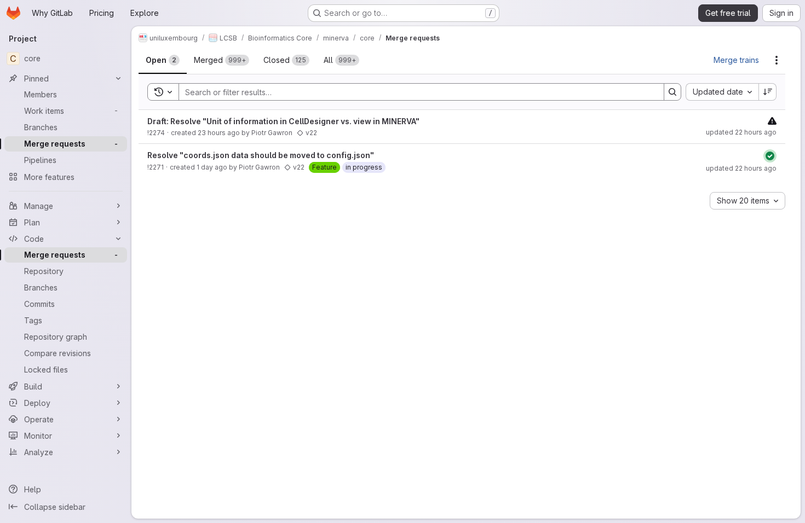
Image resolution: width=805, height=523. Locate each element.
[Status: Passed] (770, 155)
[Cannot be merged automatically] (772, 120)
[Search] (672, 92)
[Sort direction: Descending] (768, 92)
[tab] (163, 60)
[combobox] (722, 92)
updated (741, 132)
